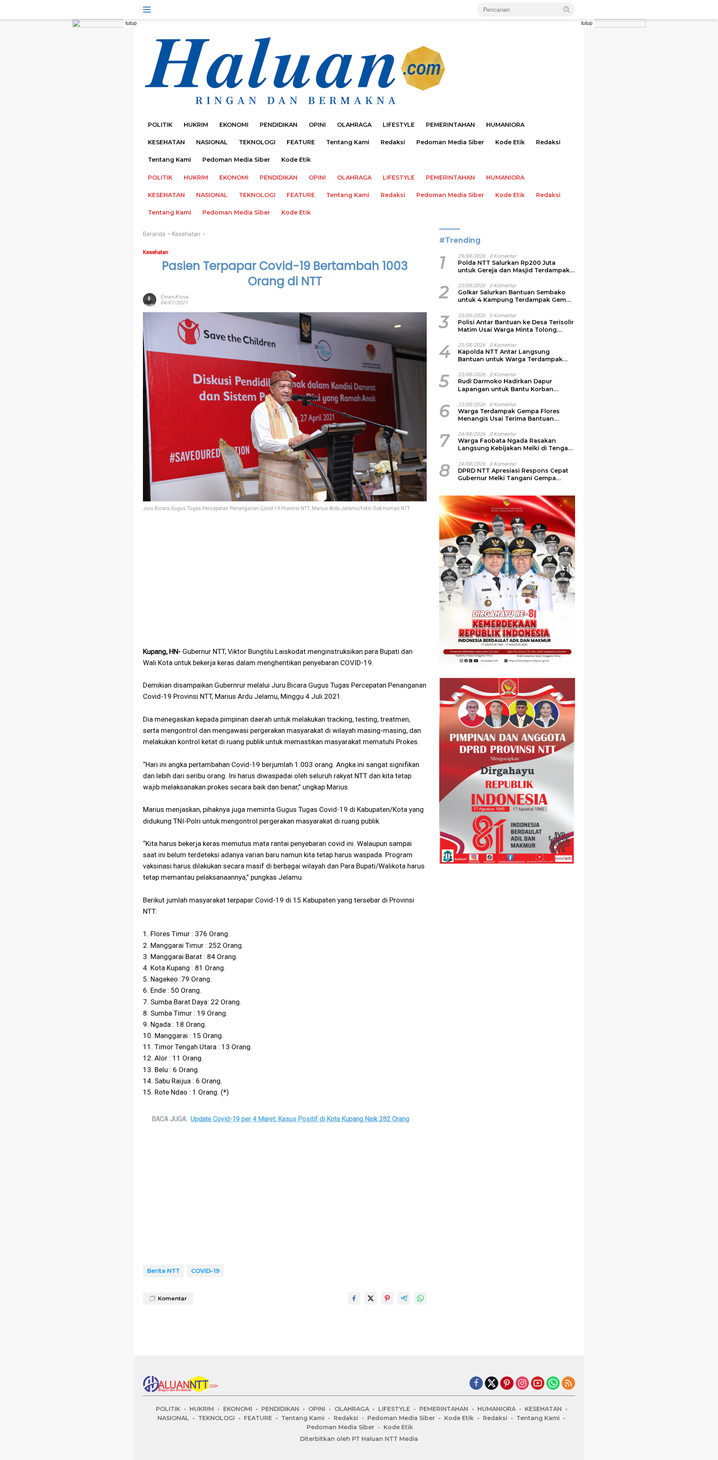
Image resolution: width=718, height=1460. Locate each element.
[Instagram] (522, 1383)
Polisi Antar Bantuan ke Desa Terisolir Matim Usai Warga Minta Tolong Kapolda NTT (516, 325)
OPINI (317, 124)
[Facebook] (476, 1383)
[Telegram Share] (404, 1298)
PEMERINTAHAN (450, 124)
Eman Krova (174, 297)
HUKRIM (196, 124)
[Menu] (148, 9)
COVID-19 (205, 1271)
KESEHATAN (166, 142)
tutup (131, 23)
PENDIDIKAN (279, 124)
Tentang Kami (347, 142)
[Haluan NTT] (297, 71)
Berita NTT (163, 1271)
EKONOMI (233, 124)
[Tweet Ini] (370, 1298)
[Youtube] (537, 1383)
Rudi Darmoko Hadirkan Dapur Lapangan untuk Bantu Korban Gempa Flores (505, 384)
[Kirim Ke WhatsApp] (420, 1298)
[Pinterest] (507, 1383)
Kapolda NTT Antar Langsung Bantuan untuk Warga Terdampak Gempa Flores (510, 355)
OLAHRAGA (354, 124)
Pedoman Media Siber (450, 142)
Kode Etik (510, 142)
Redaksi (393, 142)
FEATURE (301, 142)
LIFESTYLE (399, 124)
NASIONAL (212, 142)
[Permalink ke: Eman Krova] (149, 299)
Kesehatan (155, 252)
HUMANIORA (505, 124)
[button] (566, 9)
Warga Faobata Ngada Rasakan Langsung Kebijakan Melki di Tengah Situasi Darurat (515, 444)
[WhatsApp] (553, 1383)
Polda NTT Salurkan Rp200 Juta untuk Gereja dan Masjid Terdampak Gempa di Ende (514, 266)
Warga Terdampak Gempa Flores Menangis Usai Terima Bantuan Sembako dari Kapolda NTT (509, 414)
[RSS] (568, 1383)
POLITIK (160, 124)
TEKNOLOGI (257, 142)
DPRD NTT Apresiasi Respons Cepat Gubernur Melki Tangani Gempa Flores (513, 473)
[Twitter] (491, 1383)
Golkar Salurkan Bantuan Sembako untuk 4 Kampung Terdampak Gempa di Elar (516, 296)
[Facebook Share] (354, 1298)
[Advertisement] (285, 579)
